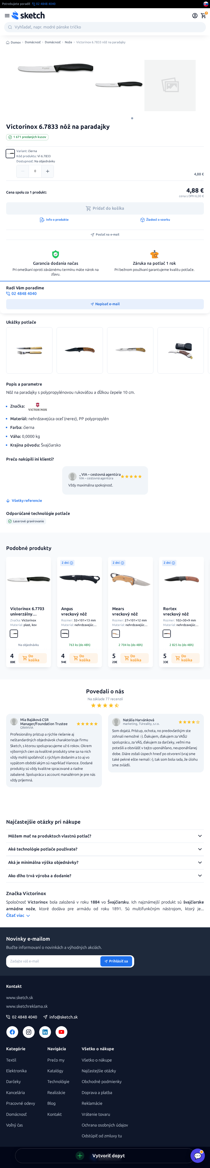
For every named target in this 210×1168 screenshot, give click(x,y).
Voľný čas (14, 1125)
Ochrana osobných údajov (105, 1125)
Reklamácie (92, 1103)
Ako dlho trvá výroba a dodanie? (39, 875)
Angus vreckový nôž (74, 611)
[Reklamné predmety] (7, 16)
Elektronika (16, 1070)
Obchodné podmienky (102, 1081)
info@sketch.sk (63, 1017)
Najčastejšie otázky (99, 1070)
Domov (16, 42)
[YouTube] (61, 1032)
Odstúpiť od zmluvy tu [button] (102, 1135)
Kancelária (15, 1092)
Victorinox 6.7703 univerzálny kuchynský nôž (27, 614)
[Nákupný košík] (203, 15)
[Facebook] (12, 1032)
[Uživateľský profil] (195, 15)
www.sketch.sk (19, 997)
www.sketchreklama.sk (27, 1006)
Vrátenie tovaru (96, 1114)
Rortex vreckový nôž (176, 611)
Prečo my (56, 1060)
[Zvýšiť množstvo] (47, 171)
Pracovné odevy (20, 1103)
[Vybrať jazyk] (206, 4)
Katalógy (55, 1070)
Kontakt (54, 1114)
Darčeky (13, 1081)
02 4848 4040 (24, 1017)
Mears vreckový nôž (125, 611)
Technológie (58, 1081)
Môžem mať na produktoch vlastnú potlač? (49, 836)
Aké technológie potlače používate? (42, 849)
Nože (68, 42)
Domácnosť (33, 42)
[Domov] (28, 15)
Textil (11, 1060)
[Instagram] (29, 1032)
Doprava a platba (97, 1092)
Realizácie (56, 1092)
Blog (51, 1103)
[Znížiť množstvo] (23, 171)
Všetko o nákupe (97, 1060)
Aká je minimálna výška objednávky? (43, 862)
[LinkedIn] (45, 1032)
